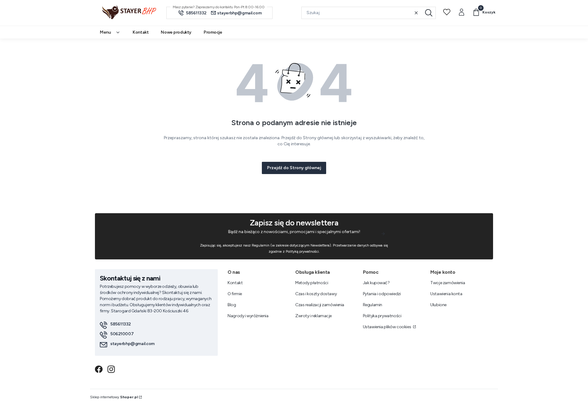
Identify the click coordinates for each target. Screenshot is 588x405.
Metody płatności (311, 282)
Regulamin (372, 304)
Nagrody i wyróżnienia (248, 315)
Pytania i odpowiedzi (382, 293)
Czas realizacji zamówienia (319, 304)
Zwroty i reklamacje (313, 315)
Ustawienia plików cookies (387, 326)
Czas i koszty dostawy (316, 293)
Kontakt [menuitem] (141, 32)
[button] (428, 12)
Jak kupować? (376, 282)
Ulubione (438, 304)
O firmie (235, 293)
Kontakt (235, 282)
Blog (232, 304)
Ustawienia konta (446, 293)
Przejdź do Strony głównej (294, 167)
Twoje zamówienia (447, 282)
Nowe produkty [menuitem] (176, 32)
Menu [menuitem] (105, 32)
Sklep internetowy (114, 397)
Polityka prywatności (382, 315)
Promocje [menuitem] (213, 32)
